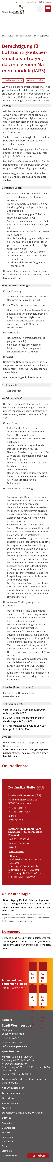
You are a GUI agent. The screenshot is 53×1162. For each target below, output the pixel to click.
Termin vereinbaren (13, 1093)
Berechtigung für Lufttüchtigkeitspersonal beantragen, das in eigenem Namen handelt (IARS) (26, 753)
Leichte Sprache (32, 2)
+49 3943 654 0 (10, 1038)
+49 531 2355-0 (17, 807)
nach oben (38, 1155)
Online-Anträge (35, 80)
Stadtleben (8, 1108)
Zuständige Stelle (13, 80)
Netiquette (7, 1141)
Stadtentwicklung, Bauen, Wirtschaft (23, 1112)
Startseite (7, 35)
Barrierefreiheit (10, 1155)
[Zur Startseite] (14, 9)
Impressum (8, 1137)
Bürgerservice (24, 35)
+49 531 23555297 (18, 839)
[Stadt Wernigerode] (26, 1035)
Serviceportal (41, 35)
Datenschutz (8, 1127)
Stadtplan (7, 1150)
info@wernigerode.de (14, 1046)
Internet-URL (16, 819)
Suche (5, 1146)
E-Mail (12, 815)
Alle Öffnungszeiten (13, 1087)
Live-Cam (18, 2)
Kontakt (6, 1132)
